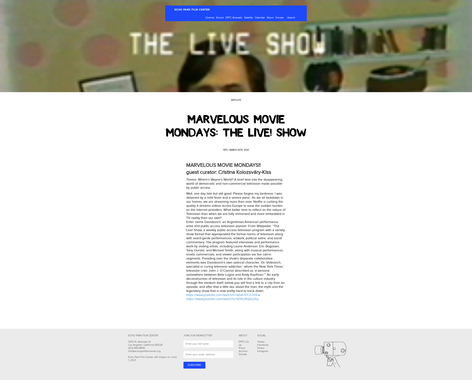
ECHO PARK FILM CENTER (192, 9)
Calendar (260, 17)
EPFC (225, 150)
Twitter (261, 341)
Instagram (262, 351)
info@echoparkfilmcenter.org (144, 351)
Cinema (210, 17)
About (270, 17)
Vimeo (260, 348)
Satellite (248, 17)
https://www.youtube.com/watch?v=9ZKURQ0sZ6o (222, 299)
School (220, 17)
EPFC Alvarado (233, 17)
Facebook (262, 345)
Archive (243, 351)
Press (242, 348)
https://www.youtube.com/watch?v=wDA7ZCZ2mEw (223, 295)
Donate (279, 17)
